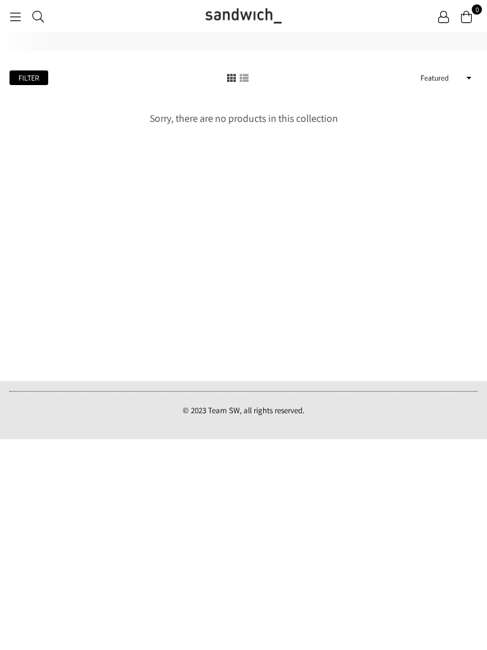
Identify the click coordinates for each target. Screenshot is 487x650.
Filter (28, 78)
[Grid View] (231, 77)
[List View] (244, 77)
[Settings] (443, 15)
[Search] (38, 15)
